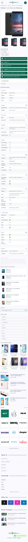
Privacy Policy (4, 458)
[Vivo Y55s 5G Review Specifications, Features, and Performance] (4, 378)
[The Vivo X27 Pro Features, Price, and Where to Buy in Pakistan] (4, 393)
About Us (3, 467)
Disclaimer (3, 464)
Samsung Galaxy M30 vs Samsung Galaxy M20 (17, 518)
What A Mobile (17, 537)
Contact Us (3, 470)
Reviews (4, 83)
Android (7, 53)
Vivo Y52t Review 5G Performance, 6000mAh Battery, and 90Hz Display (18, 383)
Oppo (2, 484)
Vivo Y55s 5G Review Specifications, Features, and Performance (17, 375)
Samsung (3, 479)
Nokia (13, 267)
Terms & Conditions (5, 461)
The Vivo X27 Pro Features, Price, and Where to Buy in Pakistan (18, 391)
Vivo (2, 482)
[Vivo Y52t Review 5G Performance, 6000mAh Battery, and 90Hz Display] (4, 386)
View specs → (9, 272)
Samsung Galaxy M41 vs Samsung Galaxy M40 (17, 513)
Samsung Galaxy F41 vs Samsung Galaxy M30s (16, 523)
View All (25, 407)
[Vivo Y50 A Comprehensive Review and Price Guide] (4, 401)
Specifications (5, 81)
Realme (3, 489)
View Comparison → (12, 514)
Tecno (2, 486)
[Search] (25, 2)
